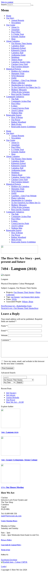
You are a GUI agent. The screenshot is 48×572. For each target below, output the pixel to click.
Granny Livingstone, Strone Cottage (19, 460)
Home (8, 16)
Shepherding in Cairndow (21, 85)
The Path (15, 99)
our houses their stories (30, 297)
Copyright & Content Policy (11, 545)
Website (4, 335)
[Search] (32, 5)
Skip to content (7, 2)
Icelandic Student (18, 36)
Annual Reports (17, 20)
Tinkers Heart (16, 60)
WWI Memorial (17, 76)
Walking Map (16, 113)
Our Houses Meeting (12, 487)
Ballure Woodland (18, 122)
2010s (14, 299)
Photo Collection (18, 83)
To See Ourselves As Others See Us (25, 87)
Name (4, 326)
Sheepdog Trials (17, 73)
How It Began (17, 117)
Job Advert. (10, 395)
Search (4, 4)
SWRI (13, 78)
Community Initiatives (15, 97)
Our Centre (10, 25)
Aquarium (15, 29)
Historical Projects (13, 69)
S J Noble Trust (17, 34)
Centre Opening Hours (9, 521)
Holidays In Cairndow (20, 71)
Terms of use (5, 550)
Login (3, 566)
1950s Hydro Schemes (20, 92)
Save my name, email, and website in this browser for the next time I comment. (22, 362)
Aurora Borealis (12, 397)
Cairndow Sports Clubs (20, 62)
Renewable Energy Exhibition (23, 127)
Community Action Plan (21, 101)
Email (4, 331)
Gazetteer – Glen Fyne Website (23, 80)
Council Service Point (20, 108)
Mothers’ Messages (19, 90)
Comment (5, 340)
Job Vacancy (11, 393)
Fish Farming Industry (20, 66)
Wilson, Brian (27, 302)
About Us (15, 27)
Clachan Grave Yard (19, 64)
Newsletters (16, 23)
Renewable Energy (14, 115)
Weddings (15, 57)
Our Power (15, 120)
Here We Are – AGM (15, 402)
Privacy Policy (6, 540)
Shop (13, 39)
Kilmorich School (18, 48)
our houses (15, 297)
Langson (9, 432)
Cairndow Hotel (17, 46)
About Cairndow (13, 41)
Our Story (10, 18)
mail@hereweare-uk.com (11, 516)
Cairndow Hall (17, 53)
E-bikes (14, 106)
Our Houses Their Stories (21, 43)
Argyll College (17, 110)
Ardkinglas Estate (18, 55)
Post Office (15, 32)
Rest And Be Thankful (20, 94)
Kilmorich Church (18, 50)
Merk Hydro (16, 124)
